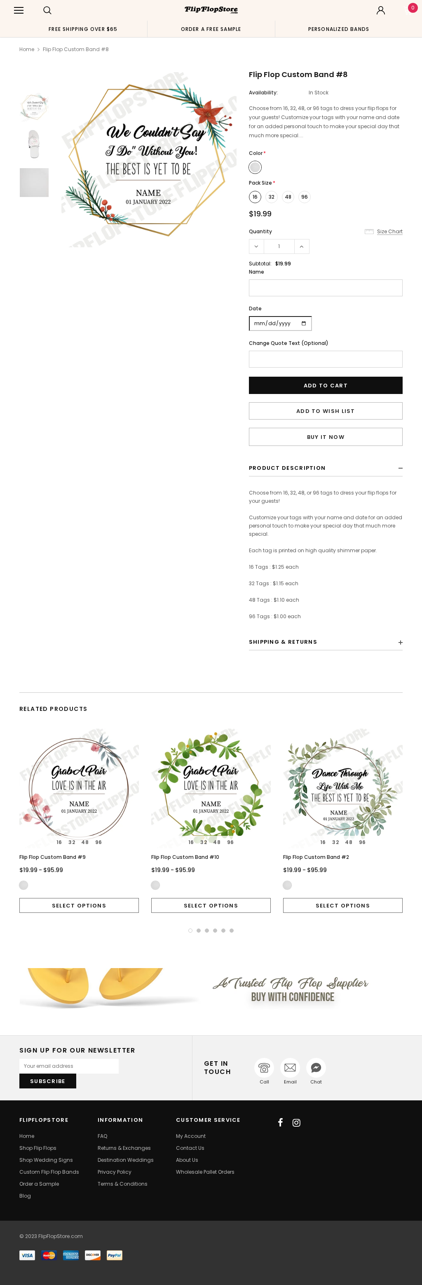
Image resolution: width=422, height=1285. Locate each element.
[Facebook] (280, 1122)
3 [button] (207, 931)
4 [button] (215, 931)
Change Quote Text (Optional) (288, 343)
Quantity (260, 231)
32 (271, 196)
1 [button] (190, 931)
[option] (83, 29)
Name (256, 271)
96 (304, 196)
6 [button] (232, 931)
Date (255, 308)
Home (26, 49)
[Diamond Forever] (211, 988)
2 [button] (199, 931)
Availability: (263, 92)
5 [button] (223, 931)
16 (255, 196)
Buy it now (326, 437)
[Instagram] (296, 1122)
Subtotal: (260, 263)
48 (288, 196)
